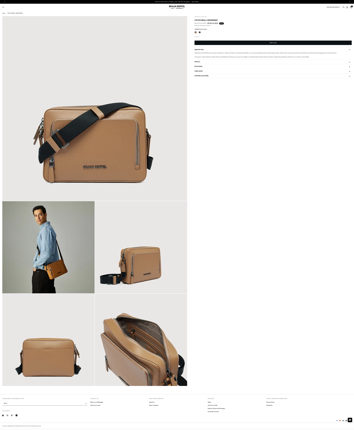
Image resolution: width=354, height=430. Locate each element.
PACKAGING (198, 66)
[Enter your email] (86, 403)
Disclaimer (269, 405)
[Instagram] (9, 415)
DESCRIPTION (199, 50)
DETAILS (197, 62)
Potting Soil (200, 32)
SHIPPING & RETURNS (202, 76)
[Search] (343, 7)
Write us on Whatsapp (96, 402)
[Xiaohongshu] (18, 416)
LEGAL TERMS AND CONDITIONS (276, 398)
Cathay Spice (196, 32)
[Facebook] (4, 415)
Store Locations (153, 405)
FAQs (209, 402)
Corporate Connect (213, 411)
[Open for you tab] (350, 420)
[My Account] (347, 7)
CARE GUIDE (199, 71)
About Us (152, 402)
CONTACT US (94, 398)
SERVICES (211, 398)
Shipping (197, 25)
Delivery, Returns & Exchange (216, 408)
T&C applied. (189, 2)
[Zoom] (183, 20)
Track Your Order (212, 405)
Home (3, 13)
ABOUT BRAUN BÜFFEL (156, 398)
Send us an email (95, 405)
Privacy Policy (270, 402)
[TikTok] (13, 415)
